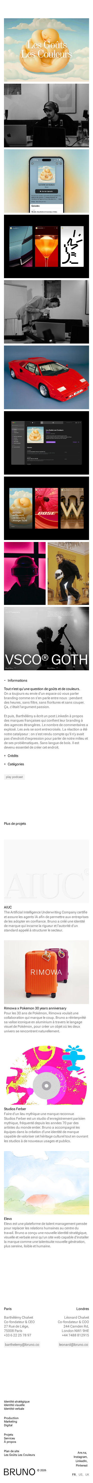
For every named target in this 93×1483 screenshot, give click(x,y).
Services (9, 1438)
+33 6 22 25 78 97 (17, 1335)
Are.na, (83, 1452)
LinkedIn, (82, 1461)
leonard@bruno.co (73, 1345)
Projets (8, 1434)
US (80, 1474)
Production (11, 1418)
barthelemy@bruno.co (22, 1345)
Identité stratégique (17, 1401)
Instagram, (81, 1457)
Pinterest (82, 1465)
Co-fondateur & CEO (19, 1322)
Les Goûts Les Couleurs (19, 1455)
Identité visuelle (14, 1405)
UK (87, 1474)
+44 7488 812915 (75, 1335)
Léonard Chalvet (76, 1317)
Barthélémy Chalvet (18, 1317)
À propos (10, 1442)
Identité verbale (14, 1408)
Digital (8, 1425)
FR (74, 1474)
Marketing (10, 1421)
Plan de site (11, 1451)
